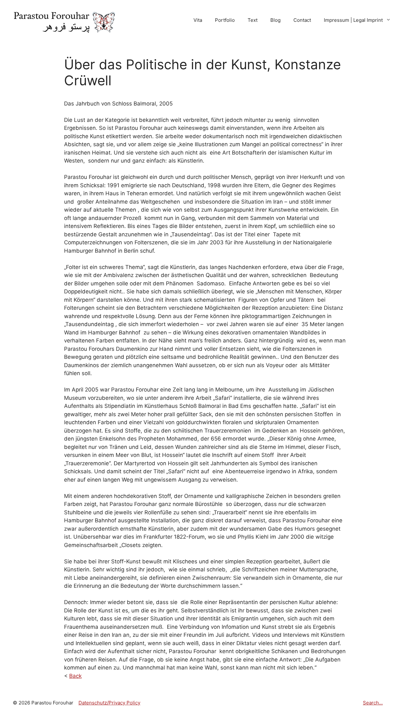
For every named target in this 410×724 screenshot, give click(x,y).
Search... (373, 703)
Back (75, 676)
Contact (302, 20)
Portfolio (225, 20)
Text (253, 20)
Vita (197, 20)
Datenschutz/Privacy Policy (109, 703)
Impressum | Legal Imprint (353, 20)
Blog (275, 20)
